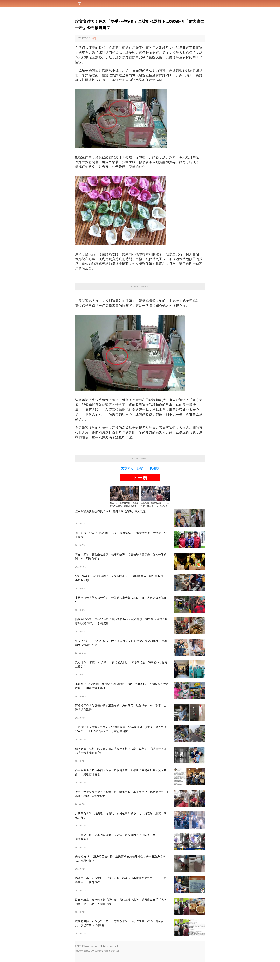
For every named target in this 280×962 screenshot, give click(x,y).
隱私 (101, 951)
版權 (106, 951)
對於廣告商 (114, 951)
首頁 (78, 3)
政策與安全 (89, 951)
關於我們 (79, 951)
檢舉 (94, 38)
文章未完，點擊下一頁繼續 (140, 468)
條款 (97, 951)
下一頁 (140, 477)
